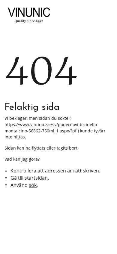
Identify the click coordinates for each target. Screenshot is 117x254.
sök (33, 185)
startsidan (36, 178)
